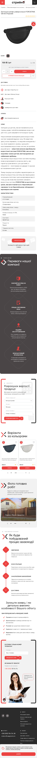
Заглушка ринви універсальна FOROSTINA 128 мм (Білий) (27, 459)
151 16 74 (11, 669)
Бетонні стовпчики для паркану (25, 718)
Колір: (3, 56)
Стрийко (3, 7)
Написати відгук (18, 240)
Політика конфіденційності (26, 740)
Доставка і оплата (24, 735)
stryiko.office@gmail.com (8, 736)
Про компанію (23, 733)
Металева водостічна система (15, 7)
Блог (21, 743)
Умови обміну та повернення (27, 738)
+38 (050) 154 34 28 (8, 733)
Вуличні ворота (24, 721)
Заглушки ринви (30, 7)
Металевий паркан (25, 714)
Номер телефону (10, 410)
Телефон (8, 650)
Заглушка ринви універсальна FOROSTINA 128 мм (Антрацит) (9, 459)
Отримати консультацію (16, 75)
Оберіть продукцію (10, 397)
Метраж (8, 404)
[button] (8, 473)
